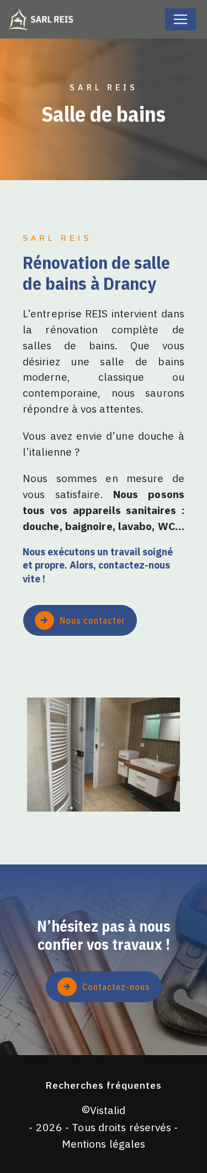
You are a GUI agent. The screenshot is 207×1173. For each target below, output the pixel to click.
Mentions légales (104, 1143)
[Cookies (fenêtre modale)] (3, 1166)
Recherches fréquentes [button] (103, 1085)
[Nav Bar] (180, 19)
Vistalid (108, 1110)
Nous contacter (92, 620)
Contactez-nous (116, 986)
